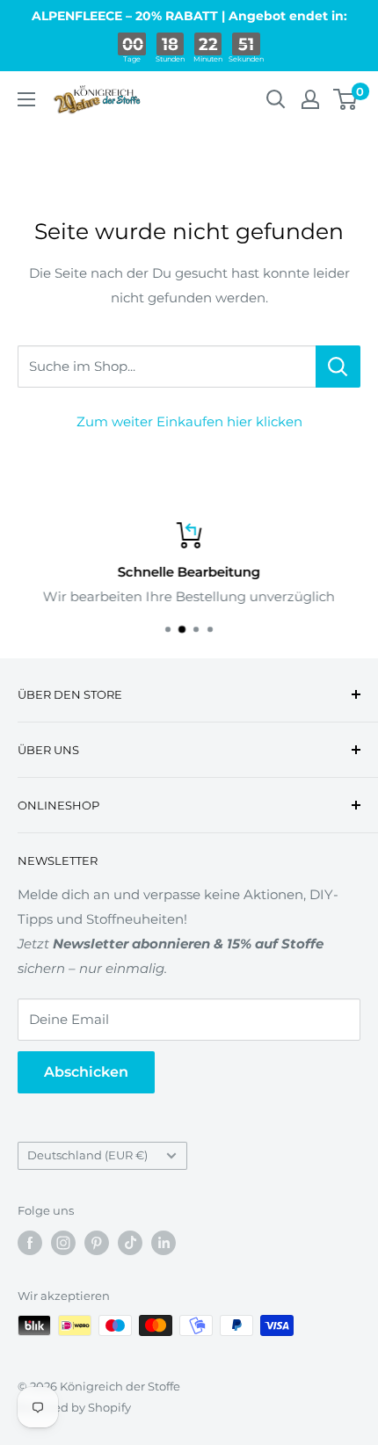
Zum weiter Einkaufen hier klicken (189, 421)
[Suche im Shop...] (338, 366)
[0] (346, 99)
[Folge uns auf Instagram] (63, 1243)
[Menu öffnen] (26, 99)
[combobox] (167, 366)
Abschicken (86, 1072)
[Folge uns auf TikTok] (130, 1243)
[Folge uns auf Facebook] (30, 1243)
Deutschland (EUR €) (87, 1155)
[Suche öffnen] (276, 99)
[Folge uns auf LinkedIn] (163, 1243)
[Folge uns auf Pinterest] (96, 1243)
